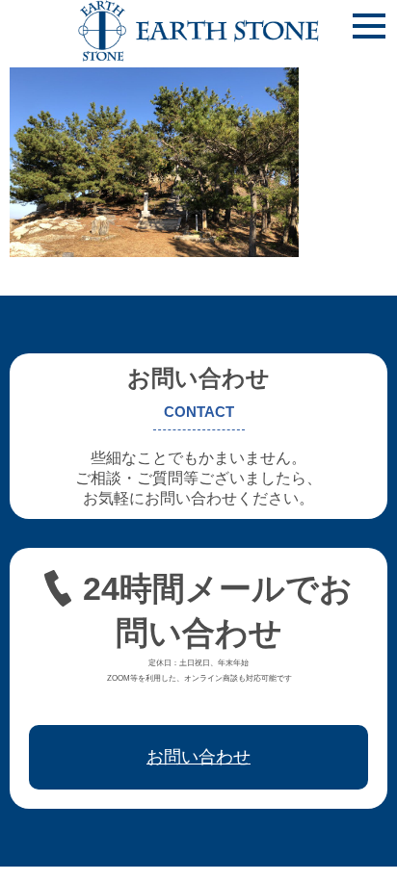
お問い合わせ (198, 756)
